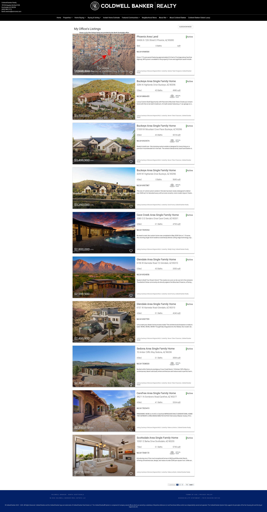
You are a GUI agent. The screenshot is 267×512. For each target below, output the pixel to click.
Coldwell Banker (59, 494)
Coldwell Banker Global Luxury (199, 18)
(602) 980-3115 (7, 9)
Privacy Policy (206, 494)
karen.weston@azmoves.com (11, 11)
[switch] (131, 72)
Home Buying (80, 19)
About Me (163, 19)
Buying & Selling (94, 19)
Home (59, 18)
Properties (68, 19)
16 (187, 485)
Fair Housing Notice (211, 498)
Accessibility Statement (189, 498)
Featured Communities (131, 19)
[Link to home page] (133, 6)
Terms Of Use (192, 494)
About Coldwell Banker (178, 18)
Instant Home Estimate (111, 18)
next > (191, 485)
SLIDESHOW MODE (185, 27)
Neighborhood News (149, 18)
